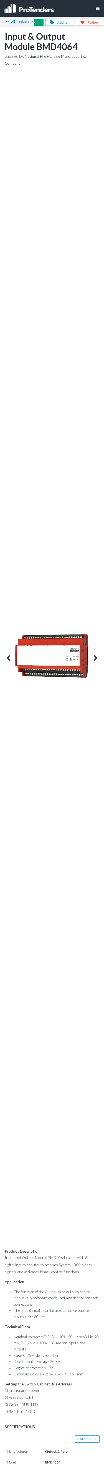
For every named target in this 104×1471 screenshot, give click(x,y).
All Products (20, 21)
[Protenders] (29, 6)
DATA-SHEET (87, 1438)
